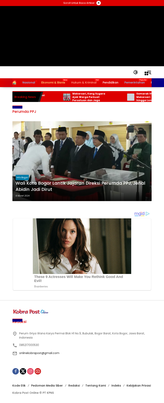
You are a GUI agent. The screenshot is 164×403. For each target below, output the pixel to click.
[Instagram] (30, 371)
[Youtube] (38, 371)
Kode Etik (19, 386)
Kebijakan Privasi (139, 386)
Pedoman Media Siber (47, 386)
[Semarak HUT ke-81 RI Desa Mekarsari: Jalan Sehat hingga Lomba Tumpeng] (124, 97)
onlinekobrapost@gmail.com (39, 353)
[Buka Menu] (146, 73)
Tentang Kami (95, 386)
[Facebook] (15, 371)
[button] (135, 72)
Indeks (116, 386)
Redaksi (74, 386)
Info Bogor (22, 177)
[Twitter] (23, 371)
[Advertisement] (82, 36)
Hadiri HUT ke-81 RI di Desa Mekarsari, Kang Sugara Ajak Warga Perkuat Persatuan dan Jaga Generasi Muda (83, 97)
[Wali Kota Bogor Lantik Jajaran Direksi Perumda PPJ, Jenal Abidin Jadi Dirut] (82, 161)
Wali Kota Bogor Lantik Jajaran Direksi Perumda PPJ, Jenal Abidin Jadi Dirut (80, 186)
